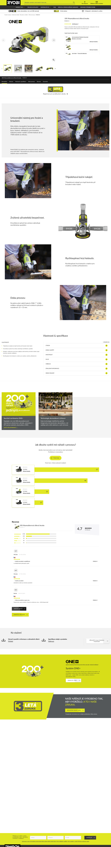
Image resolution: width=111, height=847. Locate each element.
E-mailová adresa (39, 437)
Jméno (36, 428)
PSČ (58, 437)
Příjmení (59, 428)
